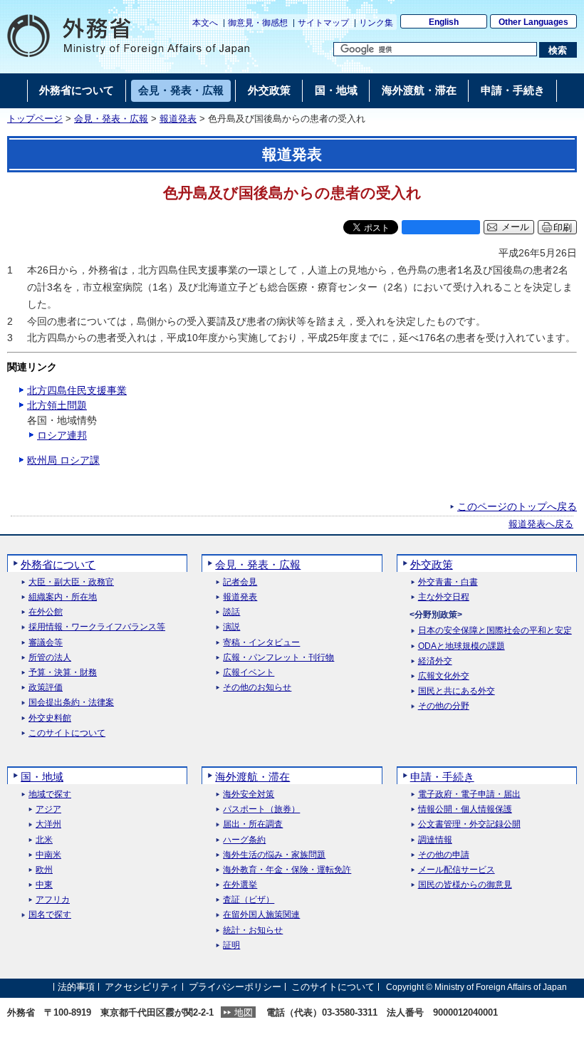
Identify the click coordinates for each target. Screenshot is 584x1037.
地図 (243, 1012)
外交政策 (431, 564)
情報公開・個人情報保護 (465, 809)
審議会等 (45, 642)
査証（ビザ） (248, 900)
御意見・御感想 (258, 23)
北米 (44, 840)
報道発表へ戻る (541, 524)
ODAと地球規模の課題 (461, 646)
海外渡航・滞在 (252, 777)
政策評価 (45, 687)
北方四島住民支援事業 (77, 390)
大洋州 (48, 824)
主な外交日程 (443, 597)
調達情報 (435, 840)
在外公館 (45, 612)
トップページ (35, 119)
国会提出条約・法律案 (71, 702)
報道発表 (178, 119)
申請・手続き (442, 777)
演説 (231, 627)
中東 (44, 885)
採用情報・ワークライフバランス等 (96, 627)
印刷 (562, 227)
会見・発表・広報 (111, 119)
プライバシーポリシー (235, 986)
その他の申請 (443, 855)
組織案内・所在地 (62, 597)
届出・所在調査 (253, 824)
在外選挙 (240, 885)
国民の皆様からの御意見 (465, 885)
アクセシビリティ (142, 986)
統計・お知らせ (253, 930)
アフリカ (53, 900)
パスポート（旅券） (261, 809)
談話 (231, 612)
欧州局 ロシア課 (63, 460)
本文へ (205, 23)
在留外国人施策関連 (261, 914)
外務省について (58, 564)
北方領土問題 (57, 405)
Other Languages (533, 22)
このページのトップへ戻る (517, 506)
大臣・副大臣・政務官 (71, 582)
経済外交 (435, 661)
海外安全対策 (248, 794)
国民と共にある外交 (456, 691)
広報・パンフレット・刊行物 (278, 657)
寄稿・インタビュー (261, 642)
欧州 (44, 870)
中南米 (48, 855)
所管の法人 (49, 657)
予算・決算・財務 (62, 672)
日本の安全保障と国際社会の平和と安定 (495, 630)
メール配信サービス (456, 870)
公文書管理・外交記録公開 (469, 824)
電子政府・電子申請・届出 (469, 794)
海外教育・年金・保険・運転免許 (287, 870)
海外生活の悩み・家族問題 (274, 855)
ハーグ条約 (244, 840)
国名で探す (49, 914)
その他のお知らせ (257, 687)
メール (515, 227)
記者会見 (240, 582)
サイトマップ (323, 23)
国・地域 (42, 777)
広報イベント (248, 672)
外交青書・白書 (448, 582)
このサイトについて (66, 733)
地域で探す (49, 794)
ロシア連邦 (62, 435)
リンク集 (376, 23)
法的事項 (76, 986)
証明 (231, 945)
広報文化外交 (443, 676)
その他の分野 (443, 706)
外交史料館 (49, 718)
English (444, 22)
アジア (48, 809)
